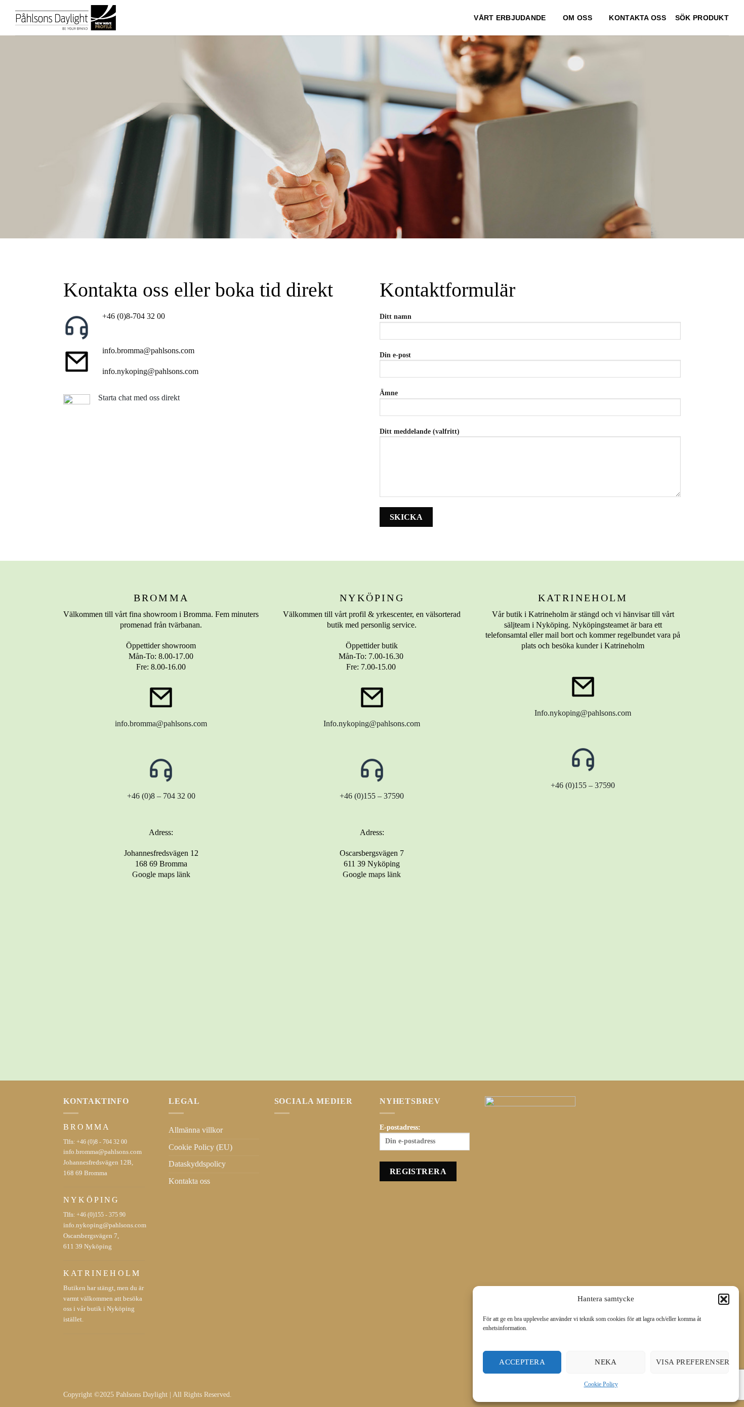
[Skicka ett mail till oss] (305, 1127)
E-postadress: (400, 1127)
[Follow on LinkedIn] (317, 1127)
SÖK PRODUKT (702, 18)
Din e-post (395, 355)
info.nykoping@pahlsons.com (150, 371)
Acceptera (522, 1362)
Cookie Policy (601, 1384)
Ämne (389, 393)
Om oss (577, 18)
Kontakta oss (637, 18)
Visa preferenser (692, 1362)
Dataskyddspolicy (197, 1164)
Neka (606, 1362)
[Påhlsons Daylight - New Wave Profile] (65, 17)
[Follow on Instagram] (292, 1127)
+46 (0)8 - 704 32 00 (101, 1141)
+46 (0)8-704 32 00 (133, 316)
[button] (724, 1299)
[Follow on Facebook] (280, 1127)
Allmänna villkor (196, 1130)
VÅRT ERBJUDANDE (510, 18)
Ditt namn (395, 316)
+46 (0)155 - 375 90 (101, 1214)
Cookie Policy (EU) (200, 1147)
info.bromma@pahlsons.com (148, 350)
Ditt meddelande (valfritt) (420, 431)
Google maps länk (161, 874)
